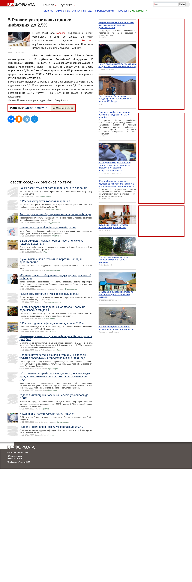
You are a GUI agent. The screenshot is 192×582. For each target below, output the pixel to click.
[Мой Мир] (34, 119)
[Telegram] (26, 119)
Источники (73, 10)
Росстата (87, 40)
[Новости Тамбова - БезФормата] (18, 3)
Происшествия (104, 10)
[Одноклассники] (18, 119)
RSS (28, 462)
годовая (61, 33)
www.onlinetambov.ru (16, 52)
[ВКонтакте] (11, 119)
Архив (60, 10)
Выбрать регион (15, 458)
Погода (87, 10)
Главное (48, 10)
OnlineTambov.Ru (36, 107)
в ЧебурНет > (138, 10)
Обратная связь (15, 456)
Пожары (122, 10)
